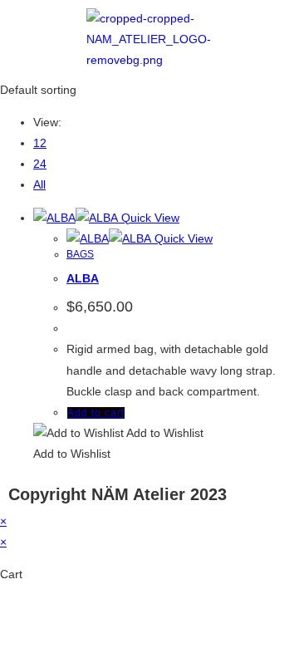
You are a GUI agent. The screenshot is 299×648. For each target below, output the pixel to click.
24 (40, 163)
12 (40, 143)
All (39, 184)
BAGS (80, 254)
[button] (118, 432)
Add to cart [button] (96, 413)
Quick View (148, 217)
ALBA (82, 278)
